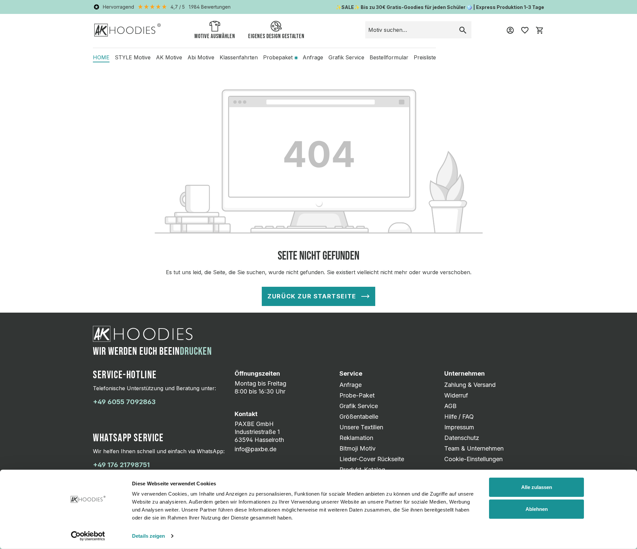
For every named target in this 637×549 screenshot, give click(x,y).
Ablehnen (537, 509)
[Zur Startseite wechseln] (127, 29)
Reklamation (356, 437)
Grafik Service (358, 405)
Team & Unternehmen (474, 448)
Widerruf (456, 395)
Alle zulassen (536, 487)
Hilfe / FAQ (459, 416)
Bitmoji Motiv (357, 448)
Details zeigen (148, 536)
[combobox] (410, 29)
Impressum (459, 427)
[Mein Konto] (510, 30)
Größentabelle (358, 416)
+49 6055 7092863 (124, 402)
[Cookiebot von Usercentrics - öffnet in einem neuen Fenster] (88, 536)
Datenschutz (461, 437)
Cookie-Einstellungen (473, 459)
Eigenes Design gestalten (276, 36)
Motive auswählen (214, 36)
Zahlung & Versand (470, 384)
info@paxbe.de (255, 449)
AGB (450, 405)
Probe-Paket (357, 395)
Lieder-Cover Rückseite (371, 459)
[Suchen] (462, 29)
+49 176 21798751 (121, 465)
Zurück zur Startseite (311, 296)
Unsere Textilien (361, 427)
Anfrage (350, 384)
